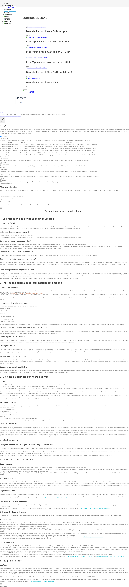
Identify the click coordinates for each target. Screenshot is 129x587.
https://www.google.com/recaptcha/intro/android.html (110, 556)
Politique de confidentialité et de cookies (10, 116)
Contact (6, 13)
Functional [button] (3, 157)
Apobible (14, 293)
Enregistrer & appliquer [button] (6, 183)
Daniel (9, 7)
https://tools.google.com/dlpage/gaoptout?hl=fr (56, 498)
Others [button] (2, 178)
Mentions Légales (37, 293)
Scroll (1, 112)
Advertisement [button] (4, 173)
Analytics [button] (2, 167)
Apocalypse (10, 8)
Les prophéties (8, 5)
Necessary (4, 136)
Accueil (6, 4)
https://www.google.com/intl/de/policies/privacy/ (81, 556)
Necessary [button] (2, 135)
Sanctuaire (7, 9)
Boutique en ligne (10, 11)
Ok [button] (22, 116)
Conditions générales (24, 293)
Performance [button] (3, 162)
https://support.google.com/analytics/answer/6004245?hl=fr (94, 508)
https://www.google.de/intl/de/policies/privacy (42, 581)
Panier (31, 91)
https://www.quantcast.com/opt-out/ (93, 537)
